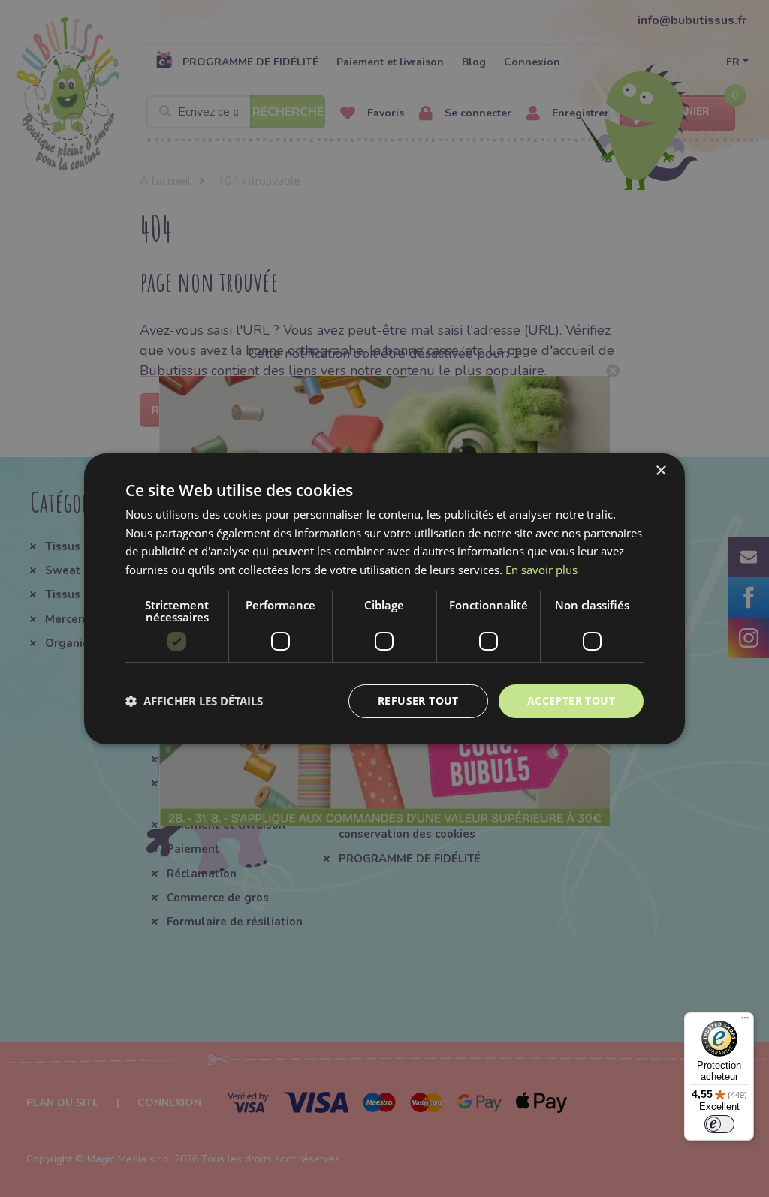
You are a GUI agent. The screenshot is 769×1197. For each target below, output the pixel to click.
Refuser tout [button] (418, 700)
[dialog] (384, 598)
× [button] (660, 470)
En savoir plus (541, 569)
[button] (194, 701)
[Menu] (745, 1021)
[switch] (719, 1124)
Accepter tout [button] (571, 700)
